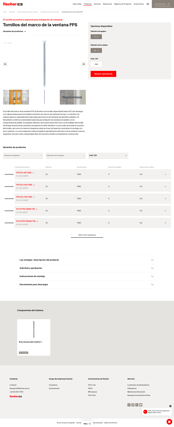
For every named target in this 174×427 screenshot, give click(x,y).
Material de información (136, 392)
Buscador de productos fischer (138, 395)
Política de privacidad (96, 423)
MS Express (92, 392)
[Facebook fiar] (128, 404)
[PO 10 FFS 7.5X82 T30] (8, 210)
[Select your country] (148, 4)
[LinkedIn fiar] (136, 404)
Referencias (107, 4)
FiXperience (131, 388)
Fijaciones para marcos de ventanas (28, 12)
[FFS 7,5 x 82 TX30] (8, 174)
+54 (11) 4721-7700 (16, 392)
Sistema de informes (110, 423)
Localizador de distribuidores (138, 385)
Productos (12, 12)
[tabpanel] (16, 97)
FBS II (90, 388)
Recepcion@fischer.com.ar (19, 388)
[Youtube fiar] (140, 404)
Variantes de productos (13, 31)
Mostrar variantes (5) (103, 74)
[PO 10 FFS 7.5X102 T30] (8, 222)
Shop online (77, 4)
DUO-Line (92, 385)
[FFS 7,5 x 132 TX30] (8, 198)
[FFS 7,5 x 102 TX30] (8, 186)
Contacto (13, 385)
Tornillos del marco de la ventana (50, 12)
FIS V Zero (92, 395)
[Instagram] (132, 404)
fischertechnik (54, 388)
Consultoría (53, 385)
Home (4, 12)
